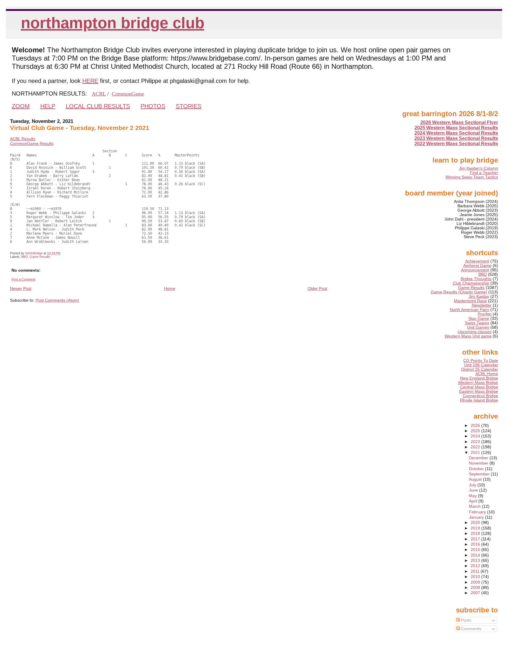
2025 (476, 431)
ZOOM (21, 106)
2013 (476, 560)
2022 (476, 447)
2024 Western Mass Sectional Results (456, 133)
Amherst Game (477, 265)
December (479, 458)
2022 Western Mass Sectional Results (456, 143)
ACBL (99, 94)
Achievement (477, 261)
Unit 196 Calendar (481, 365)
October (477, 469)
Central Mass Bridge (479, 387)
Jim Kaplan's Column (478, 168)
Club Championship (471, 283)
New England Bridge (479, 378)
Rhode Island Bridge (479, 400)
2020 (476, 522)
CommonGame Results (32, 143)
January (477, 517)
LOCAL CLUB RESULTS (98, 106)
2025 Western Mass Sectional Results (456, 127)
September (480, 474)
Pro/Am (485, 314)
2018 (476, 533)
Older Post (317, 288)
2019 (476, 528)
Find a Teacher (484, 173)
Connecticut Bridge (480, 396)
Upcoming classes (475, 332)
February (478, 512)
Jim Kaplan (479, 296)
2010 (476, 576)
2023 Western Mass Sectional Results (456, 138)
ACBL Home (486, 374)
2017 (476, 539)
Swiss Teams (477, 323)
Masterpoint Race (470, 301)
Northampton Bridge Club (112, 22)
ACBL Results (22, 138)
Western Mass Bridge (478, 382)
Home (169, 288)
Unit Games (478, 327)
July (473, 485)
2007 (476, 593)
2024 (476, 436)
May (473, 496)
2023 (476, 442)
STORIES (188, 106)
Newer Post (20, 288)
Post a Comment (23, 279)
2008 (476, 587)
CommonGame (128, 94)
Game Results (40, 256)
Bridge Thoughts (476, 279)
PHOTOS (153, 106)
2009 (476, 582)
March (475, 506)
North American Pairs (469, 310)
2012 (476, 566)
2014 (476, 555)
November (479, 463)
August (476, 479)
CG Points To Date (480, 360)
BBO (24, 256)
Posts (465, 620)
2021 (476, 452)
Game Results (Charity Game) (459, 292)
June (474, 490)
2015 (476, 549)
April (473, 501)
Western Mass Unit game (468, 336)
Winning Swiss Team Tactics (471, 177)
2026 (476, 425)
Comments (470, 629)
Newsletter (482, 305)
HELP (47, 106)
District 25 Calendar (479, 369)
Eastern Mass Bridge (478, 391)
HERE (90, 81)
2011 (476, 571)
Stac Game (478, 318)
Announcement (475, 270)
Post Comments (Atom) (57, 300)
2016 (476, 544)
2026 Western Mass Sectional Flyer (459, 122)
